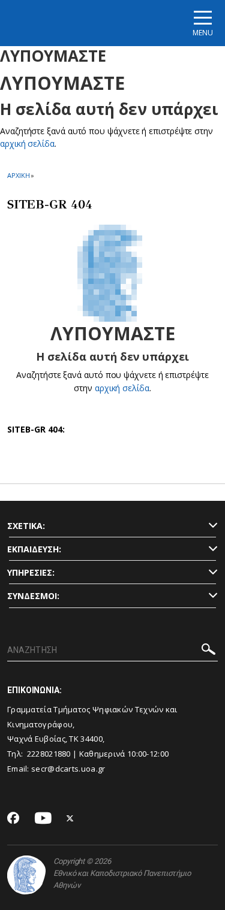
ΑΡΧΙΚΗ (18, 175)
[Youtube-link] (43, 819)
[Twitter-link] (70, 818)
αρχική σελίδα (27, 143)
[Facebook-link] (13, 819)
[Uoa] (26, 874)
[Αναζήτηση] (208, 651)
